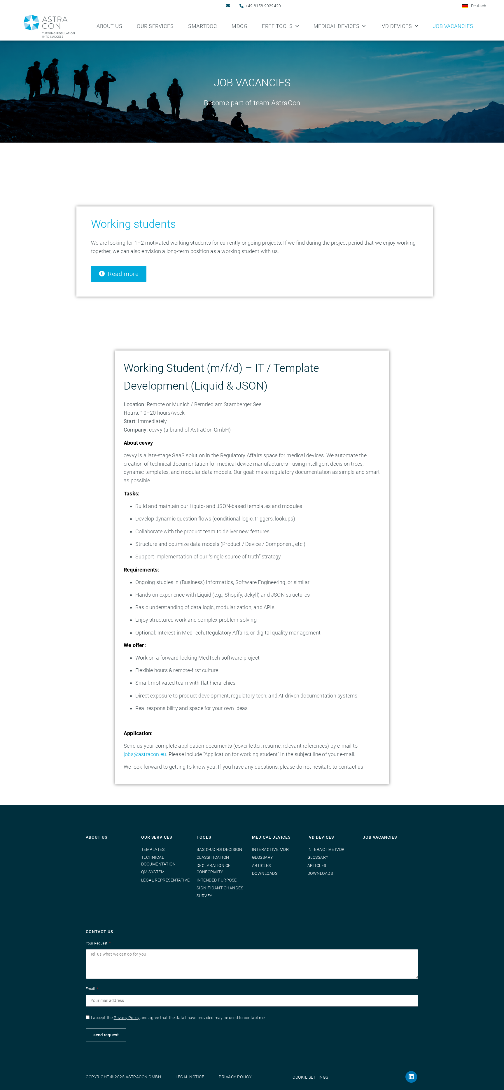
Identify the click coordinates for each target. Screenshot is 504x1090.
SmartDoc (202, 26)
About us (109, 26)
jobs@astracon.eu (145, 754)
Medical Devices (337, 26)
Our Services (155, 26)
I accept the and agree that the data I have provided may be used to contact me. (178, 1017)
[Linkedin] (411, 1077)
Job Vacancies (453, 26)
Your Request (97, 943)
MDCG (239, 26)
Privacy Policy (127, 1017)
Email (91, 989)
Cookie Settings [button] (310, 1077)
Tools (204, 837)
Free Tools (277, 26)
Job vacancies (380, 837)
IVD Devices (396, 26)
